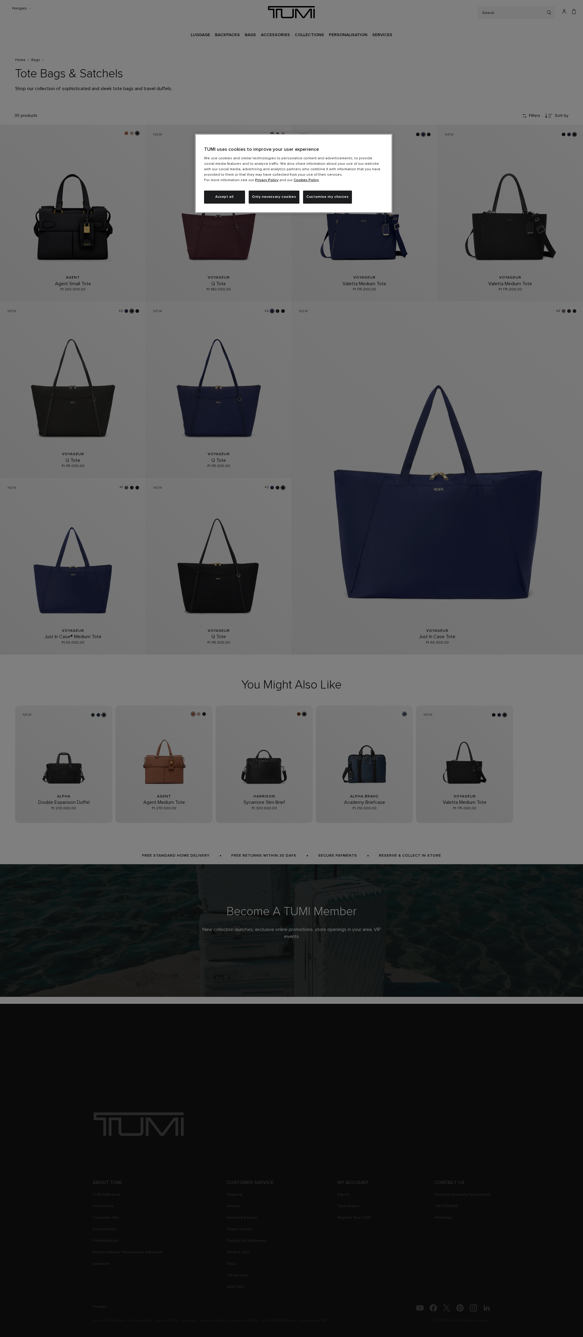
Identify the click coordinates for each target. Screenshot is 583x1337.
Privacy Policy (266, 180)
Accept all (224, 197)
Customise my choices (327, 197)
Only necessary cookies (274, 197)
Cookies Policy (306, 180)
